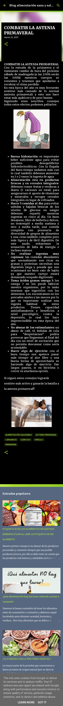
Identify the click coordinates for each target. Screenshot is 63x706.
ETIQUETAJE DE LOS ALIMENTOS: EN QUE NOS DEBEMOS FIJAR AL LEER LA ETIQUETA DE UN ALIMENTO (28, 534)
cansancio (11, 440)
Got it (42, 702)
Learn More (26, 702)
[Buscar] (58, 5)
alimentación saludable (18, 435)
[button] (6, 44)
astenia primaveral (46, 435)
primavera (10, 444)
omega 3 (38, 440)
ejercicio (26, 440)
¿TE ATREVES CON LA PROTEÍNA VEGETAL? (27, 659)
